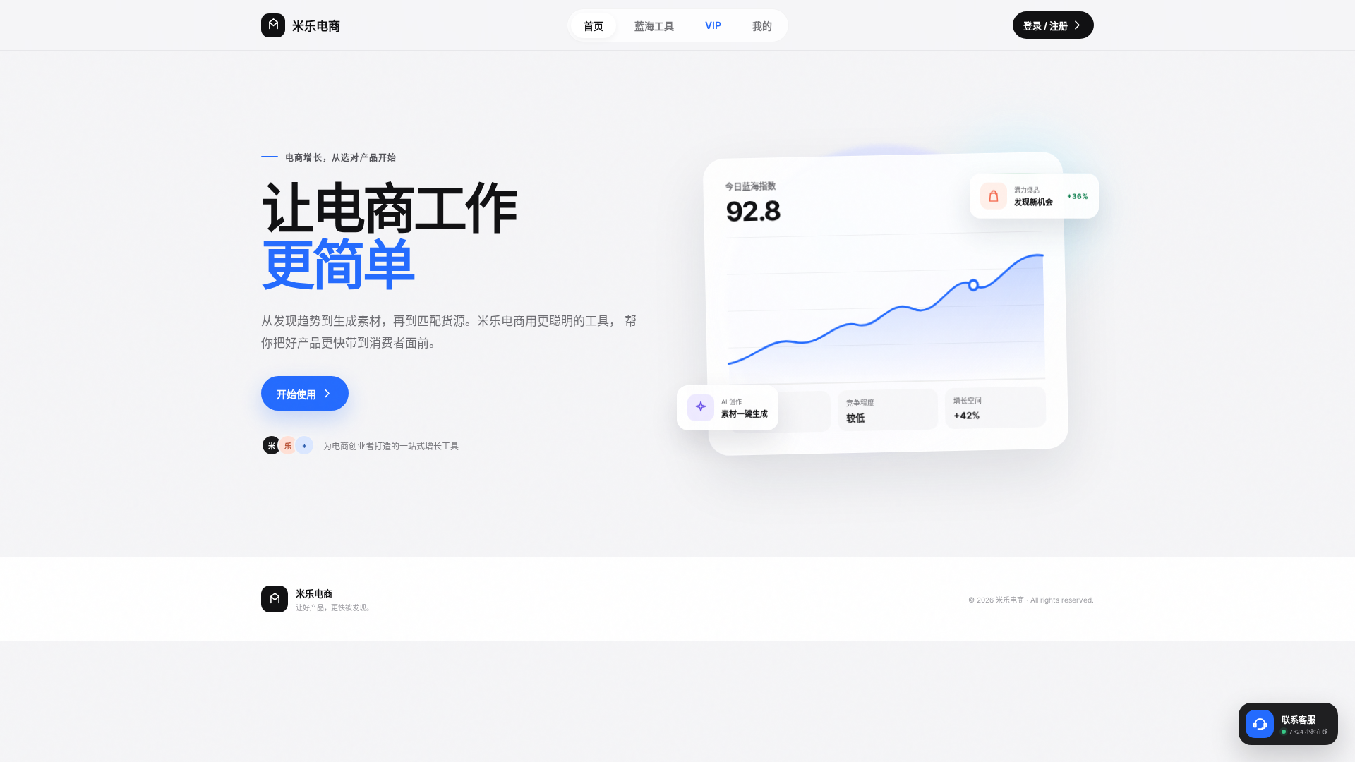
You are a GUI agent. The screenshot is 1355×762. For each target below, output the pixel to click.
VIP (713, 25)
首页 (593, 26)
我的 (762, 26)
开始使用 (296, 394)
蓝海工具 (654, 26)
